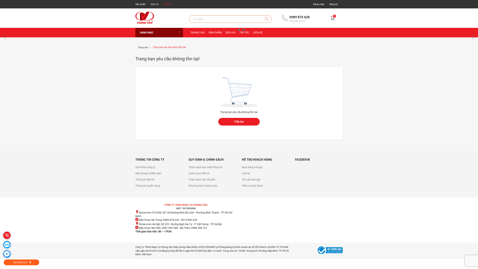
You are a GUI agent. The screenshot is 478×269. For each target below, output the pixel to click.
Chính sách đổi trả (199, 173)
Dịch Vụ (155, 4)
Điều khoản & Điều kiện (148, 173)
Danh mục (146, 32)
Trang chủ (197, 32)
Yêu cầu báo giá (251, 179)
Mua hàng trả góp (252, 167)
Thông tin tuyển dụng (147, 185)
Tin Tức (244, 32)
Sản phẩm (140, 4)
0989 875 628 (299, 17)
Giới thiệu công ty (145, 167)
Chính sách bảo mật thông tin (206, 167)
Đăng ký (333, 4)
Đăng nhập (318, 4)
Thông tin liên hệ (144, 179)
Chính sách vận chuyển (202, 179)
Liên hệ (167, 4)
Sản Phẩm (215, 32)
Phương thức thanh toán (203, 185)
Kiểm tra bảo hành (252, 185)
